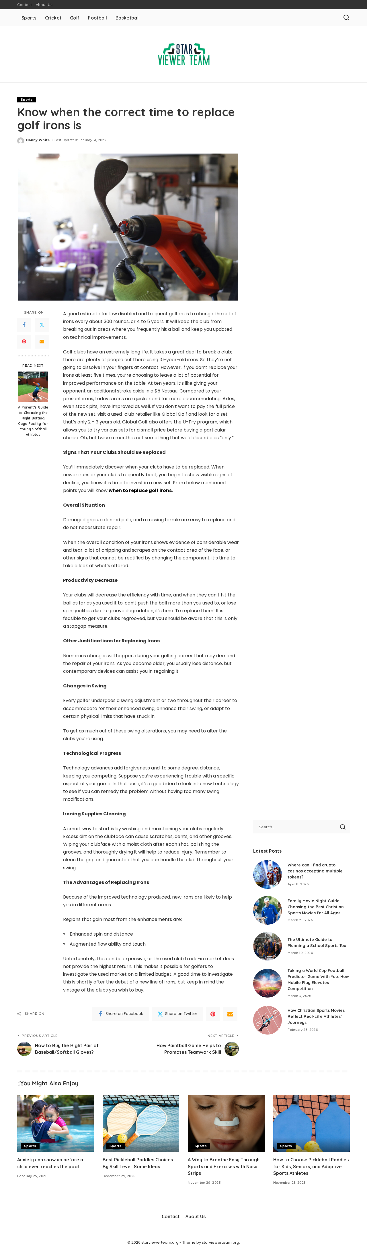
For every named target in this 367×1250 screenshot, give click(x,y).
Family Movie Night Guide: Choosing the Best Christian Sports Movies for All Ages (316, 906)
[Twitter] (42, 325)
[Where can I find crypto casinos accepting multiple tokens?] (267, 874)
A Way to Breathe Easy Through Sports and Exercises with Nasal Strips (223, 1166)
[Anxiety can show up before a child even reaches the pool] (55, 1123)
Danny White (38, 140)
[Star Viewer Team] (183, 54)
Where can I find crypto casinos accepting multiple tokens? (315, 871)
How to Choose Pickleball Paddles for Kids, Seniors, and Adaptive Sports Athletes (311, 1166)
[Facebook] (24, 325)
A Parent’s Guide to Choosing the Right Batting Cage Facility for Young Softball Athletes (33, 420)
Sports (27, 100)
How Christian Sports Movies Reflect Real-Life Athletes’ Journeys (316, 1016)
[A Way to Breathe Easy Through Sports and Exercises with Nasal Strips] (226, 1123)
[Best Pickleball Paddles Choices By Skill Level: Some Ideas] (141, 1123)
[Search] (346, 17)
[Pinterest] (24, 342)
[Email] (42, 342)
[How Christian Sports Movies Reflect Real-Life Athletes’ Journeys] (267, 1020)
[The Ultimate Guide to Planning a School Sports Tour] (267, 946)
